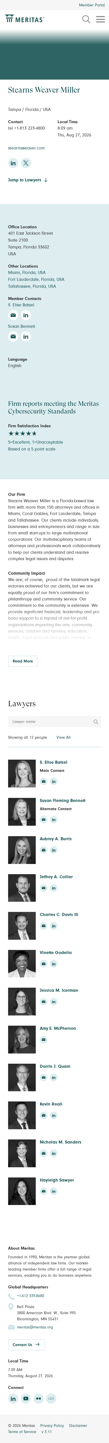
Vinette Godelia (56, 952)
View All (64, 737)
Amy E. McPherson (58, 1028)
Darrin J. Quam (55, 1066)
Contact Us (22, 1345)
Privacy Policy (52, 1426)
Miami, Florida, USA (27, 272)
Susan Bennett (21, 326)
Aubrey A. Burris (56, 839)
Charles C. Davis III (59, 914)
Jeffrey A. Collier (56, 877)
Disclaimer (78, 1426)
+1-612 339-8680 (30, 1296)
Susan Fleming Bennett (62, 800)
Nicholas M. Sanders (60, 1142)
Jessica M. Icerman (59, 990)
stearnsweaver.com (26, 148)
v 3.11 (47, 1432)
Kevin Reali (51, 1104)
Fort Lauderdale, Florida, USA (36, 279)
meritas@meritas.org (35, 1327)
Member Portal (92, 5)
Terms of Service (23, 1432)
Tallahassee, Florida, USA (32, 286)
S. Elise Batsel (21, 305)
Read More (23, 661)
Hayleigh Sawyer (57, 1180)
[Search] (96, 721)
